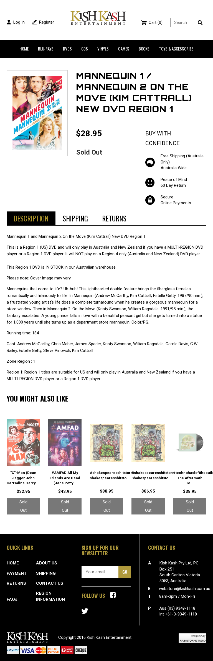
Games (123, 49)
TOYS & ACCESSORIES (176, 49)
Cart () (156, 22)
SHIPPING (46, 573)
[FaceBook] (113, 595)
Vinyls (103, 49)
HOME (13, 563)
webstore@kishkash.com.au (184, 588)
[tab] (31, 218)
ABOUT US (46, 563)
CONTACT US (49, 583)
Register (46, 22)
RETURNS (16, 583)
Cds (84, 49)
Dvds (67, 49)
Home (24, 49)
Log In (19, 22)
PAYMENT (17, 573)
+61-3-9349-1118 (181, 614)
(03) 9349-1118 (181, 608)
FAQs (12, 599)
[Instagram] (85, 611)
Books (144, 49)
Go (124, 572)
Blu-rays (46, 49)
